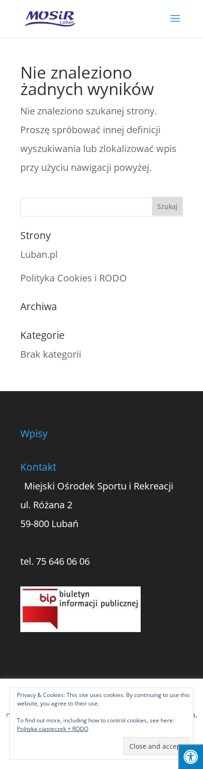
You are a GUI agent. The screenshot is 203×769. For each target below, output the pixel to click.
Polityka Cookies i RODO (73, 278)
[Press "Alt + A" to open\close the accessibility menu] (190, 756)
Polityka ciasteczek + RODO (52, 729)
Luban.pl (39, 254)
